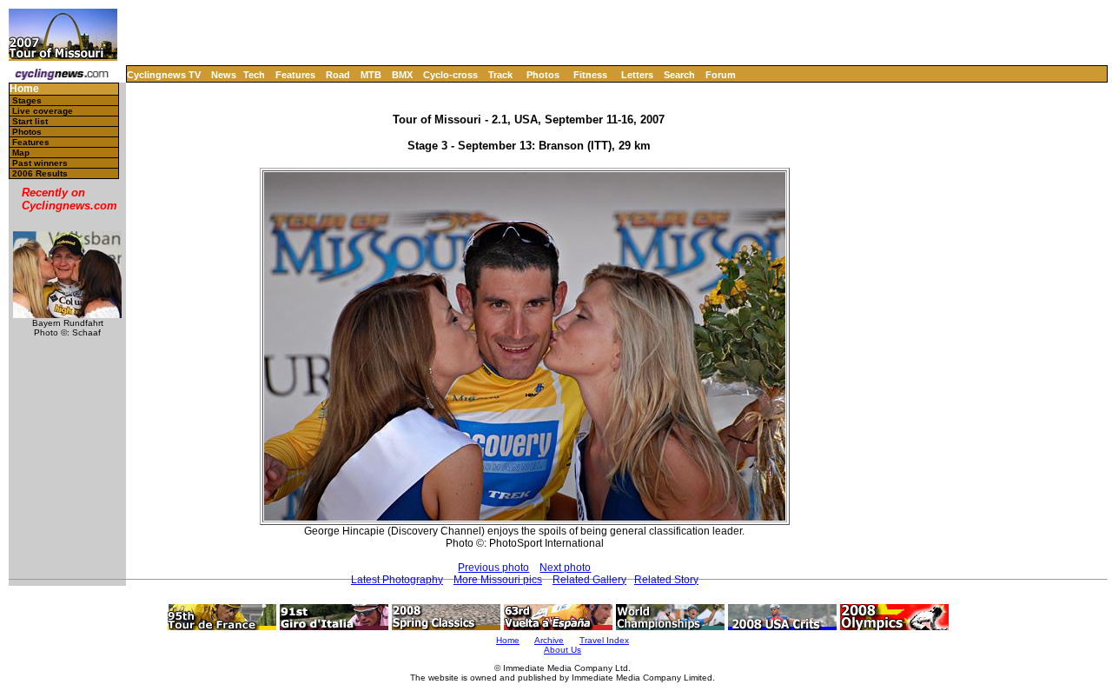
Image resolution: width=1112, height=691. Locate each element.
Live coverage (42, 111)
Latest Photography (397, 580)
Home (24, 89)
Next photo (565, 567)
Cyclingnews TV (164, 75)
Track (500, 75)
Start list (30, 121)
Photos (542, 75)
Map (21, 152)
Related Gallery (589, 580)
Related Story (666, 580)
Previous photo (493, 567)
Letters (637, 75)
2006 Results (40, 173)
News (223, 75)
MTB (371, 75)
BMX (402, 75)
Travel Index (604, 640)
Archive (549, 640)
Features (295, 75)
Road (338, 75)
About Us (562, 649)
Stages (27, 100)
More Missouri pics (497, 580)
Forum (720, 75)
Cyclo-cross (450, 75)
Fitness (590, 75)
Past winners (40, 163)
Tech (254, 75)
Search (679, 75)
